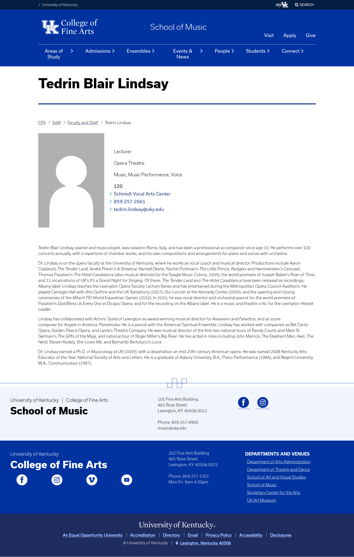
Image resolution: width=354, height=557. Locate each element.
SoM (56, 122)
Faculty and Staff (82, 122)
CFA (42, 122)
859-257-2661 (129, 201)
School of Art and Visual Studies (276, 477)
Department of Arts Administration (279, 462)
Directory (171, 535)
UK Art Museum (261, 500)
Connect (291, 51)
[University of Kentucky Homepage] (177, 525)
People (222, 51)
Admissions (98, 51)
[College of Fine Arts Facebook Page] (22, 484)
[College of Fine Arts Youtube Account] (127, 484)
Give (311, 35)
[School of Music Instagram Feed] (263, 407)
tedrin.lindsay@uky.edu (139, 209)
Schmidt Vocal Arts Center (142, 193)
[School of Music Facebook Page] (243, 407)
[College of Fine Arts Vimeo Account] (92, 484)
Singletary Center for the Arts (273, 492)
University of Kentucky (60, 5)
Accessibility (250, 535)
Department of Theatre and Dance (278, 469)
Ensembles (139, 51)
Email (193, 535)
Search (307, 5)
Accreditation (142, 535)
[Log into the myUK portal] (282, 5)
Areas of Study (54, 53)
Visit (269, 35)
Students (256, 51)
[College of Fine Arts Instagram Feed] (57, 484)
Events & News (182, 53)
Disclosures (280, 535)
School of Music (178, 27)
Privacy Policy (219, 535)
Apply (289, 35)
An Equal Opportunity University (93, 535)
